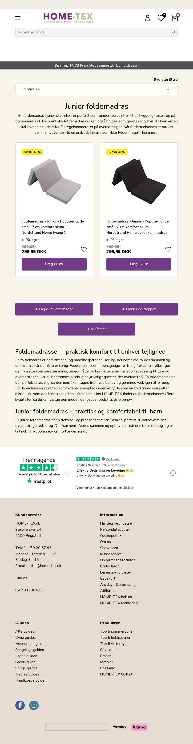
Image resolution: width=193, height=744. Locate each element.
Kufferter (98, 329)
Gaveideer (108, 649)
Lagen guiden (26, 656)
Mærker (106, 662)
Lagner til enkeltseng (56, 309)
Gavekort (107, 578)
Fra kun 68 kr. (113, 47)
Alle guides (24, 631)
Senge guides (26, 668)
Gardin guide (25, 662)
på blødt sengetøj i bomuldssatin (96, 65)
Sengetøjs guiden (29, 649)
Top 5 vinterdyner (115, 643)
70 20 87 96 (41, 547)
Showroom (109, 547)
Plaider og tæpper (141, 309)
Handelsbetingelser (116, 523)
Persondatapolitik (115, 529)
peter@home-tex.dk (44, 565)
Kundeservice (111, 554)
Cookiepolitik (110, 535)
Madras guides (27, 674)
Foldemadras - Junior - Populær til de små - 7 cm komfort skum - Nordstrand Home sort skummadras (137, 227)
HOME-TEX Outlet (116, 674)
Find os (21, 578)
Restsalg (107, 668)
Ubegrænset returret (117, 560)
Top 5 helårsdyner (115, 637)
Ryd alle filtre (166, 79)
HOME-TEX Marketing (119, 603)
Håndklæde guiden (30, 680)
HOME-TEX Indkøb (116, 596)
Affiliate (107, 590)
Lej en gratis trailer (115, 572)
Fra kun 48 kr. (38, 47)
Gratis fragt (109, 566)
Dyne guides (25, 637)
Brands (106, 656)
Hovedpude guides (30, 643)
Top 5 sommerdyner (117, 631)
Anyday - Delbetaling (118, 584)
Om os (105, 541)
